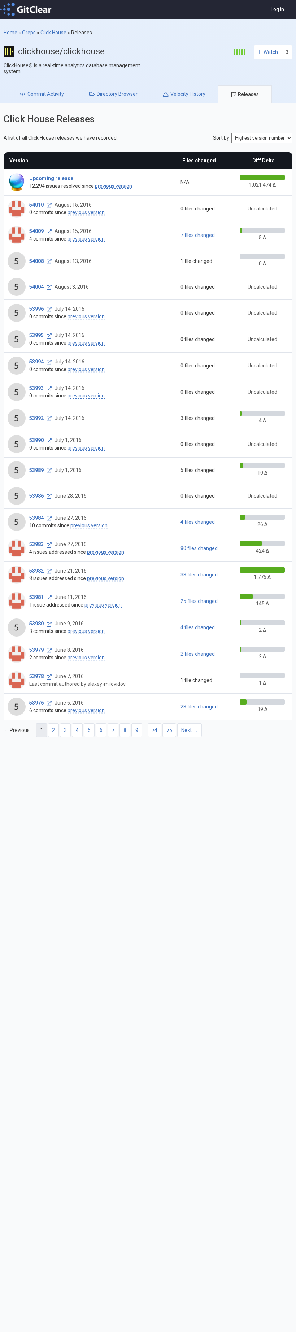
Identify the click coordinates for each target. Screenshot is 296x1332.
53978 (36, 676)
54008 (36, 261)
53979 (36, 650)
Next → (189, 730)
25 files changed (199, 601)
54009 (36, 231)
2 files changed (197, 654)
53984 (36, 518)
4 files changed (197, 522)
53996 (36, 309)
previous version (113, 186)
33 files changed (199, 575)
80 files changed (199, 548)
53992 (36, 418)
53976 (36, 703)
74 (154, 730)
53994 (36, 362)
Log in (277, 9)
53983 (36, 544)
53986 (36, 496)
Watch (271, 52)
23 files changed (199, 707)
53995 (36, 335)
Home (10, 32)
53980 (36, 623)
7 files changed (197, 235)
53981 (36, 597)
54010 (36, 205)
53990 (36, 440)
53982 (36, 571)
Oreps (29, 32)
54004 (36, 287)
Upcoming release (51, 178)
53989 (36, 470)
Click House (53, 32)
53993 (36, 388)
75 (169, 730)
